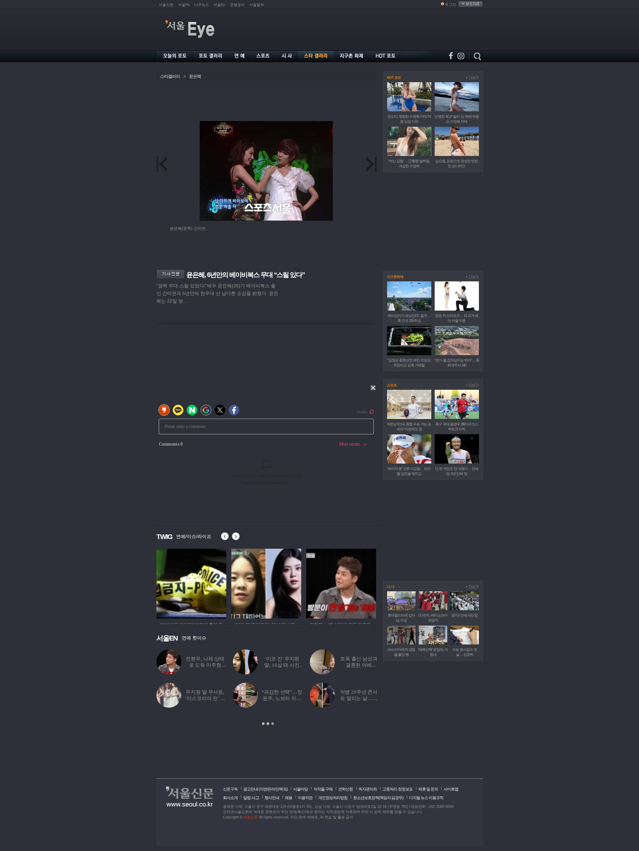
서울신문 (166, 5)
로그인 (450, 4)
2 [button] (268, 723)
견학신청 (345, 789)
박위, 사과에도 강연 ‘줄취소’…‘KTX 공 (362, 698)
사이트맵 (451, 789)
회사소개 (230, 797)
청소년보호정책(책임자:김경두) (378, 797)
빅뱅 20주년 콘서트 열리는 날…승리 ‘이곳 (293, 698)
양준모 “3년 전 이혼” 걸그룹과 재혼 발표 (362, 665)
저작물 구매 (323, 789)
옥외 (283, 789)
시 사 (390, 587)
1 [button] (263, 723)
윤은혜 (195, 76)
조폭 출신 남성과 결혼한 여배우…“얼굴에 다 (293, 665)
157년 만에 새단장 (464, 615)
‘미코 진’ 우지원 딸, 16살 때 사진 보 (216, 665)
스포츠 (392, 385)
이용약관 (305, 797)
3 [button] (272, 723)
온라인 (273, 789)
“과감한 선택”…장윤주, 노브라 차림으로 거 (216, 698)
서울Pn (184, 5)
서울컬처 (256, 5)
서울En (219, 5)
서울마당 (300, 789)
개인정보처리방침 (332, 797)
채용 (288, 797)
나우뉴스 (201, 5)
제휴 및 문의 (428, 789)
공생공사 (237, 5)
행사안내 (272, 797)
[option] (191, 582)
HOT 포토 (394, 77)
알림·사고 (251, 797)
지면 (263, 789)
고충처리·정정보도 (397, 789)
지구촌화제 (395, 277)
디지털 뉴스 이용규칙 (426, 797)
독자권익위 (367, 789)
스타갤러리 (170, 76)
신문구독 (230, 789)
